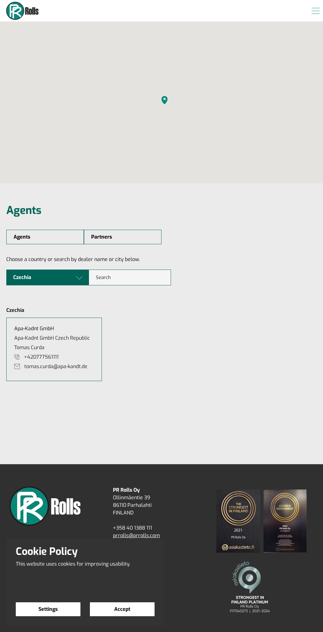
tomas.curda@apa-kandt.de (55, 366)
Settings (48, 609)
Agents (22, 237)
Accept (122, 609)
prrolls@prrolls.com (136, 535)
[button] (164, 100)
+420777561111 (41, 357)
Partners (101, 237)
